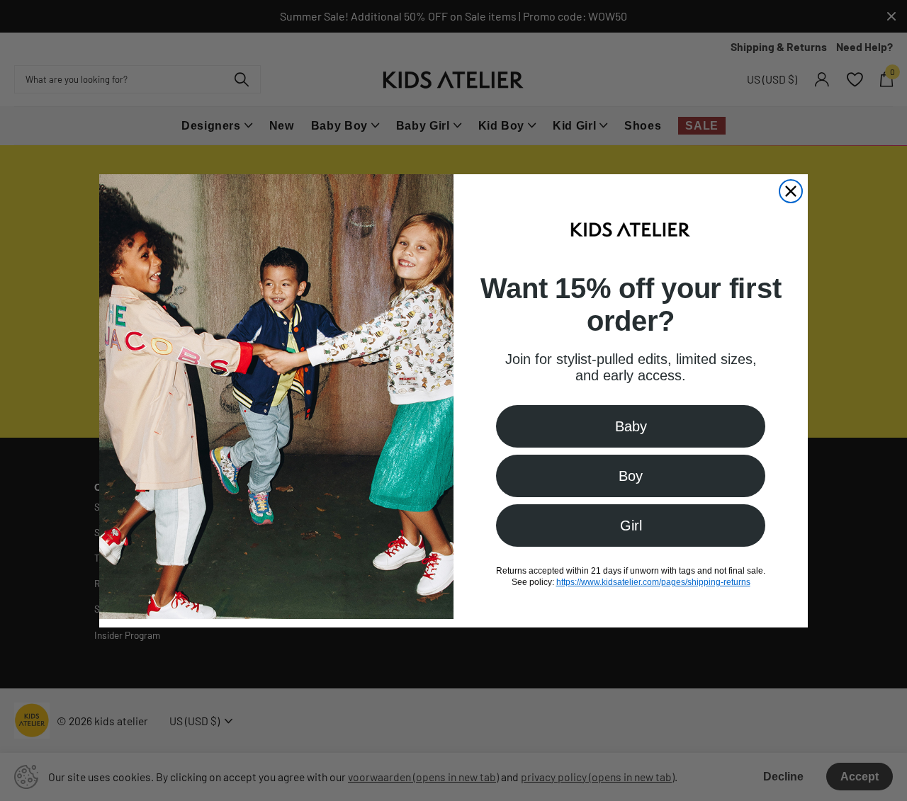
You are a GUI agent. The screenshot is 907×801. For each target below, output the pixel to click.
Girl (631, 525)
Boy (631, 475)
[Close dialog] (790, 191)
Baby (631, 425)
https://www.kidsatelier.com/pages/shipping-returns (653, 581)
